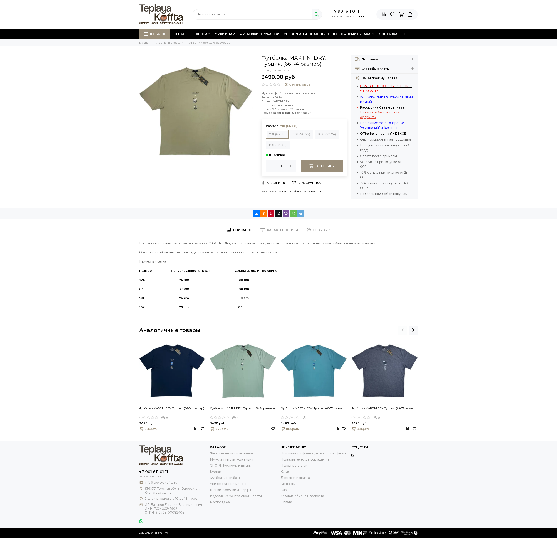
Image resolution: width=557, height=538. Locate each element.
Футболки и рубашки (259, 34)
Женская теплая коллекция (231, 453)
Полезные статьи (294, 466)
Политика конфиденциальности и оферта (313, 453)
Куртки (215, 472)
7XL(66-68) (277, 134)
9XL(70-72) (301, 134)
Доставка (388, 34)
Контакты (288, 484)
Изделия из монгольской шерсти (236, 496)
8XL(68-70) (277, 145)
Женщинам (199, 34)
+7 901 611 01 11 (346, 11)
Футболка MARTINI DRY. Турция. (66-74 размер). (172, 408)
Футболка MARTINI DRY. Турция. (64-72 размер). (384, 408)
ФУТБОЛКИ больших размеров (299, 191)
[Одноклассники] (263, 213)
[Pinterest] (271, 213)
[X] (278, 213)
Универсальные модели (306, 34)
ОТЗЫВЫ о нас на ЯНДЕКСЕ (383, 134)
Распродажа (220, 502)
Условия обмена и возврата (302, 496)
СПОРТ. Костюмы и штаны (230, 466)
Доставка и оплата (295, 478)
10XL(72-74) (327, 134)
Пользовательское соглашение (305, 459)
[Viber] (286, 213)
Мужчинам (225, 34)
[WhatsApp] (293, 213)
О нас (179, 34)
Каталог (158, 34)
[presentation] (402, 330)
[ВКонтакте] (256, 213)
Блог (284, 490)
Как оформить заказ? (353, 34)
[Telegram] (300, 213)
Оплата (286, 502)
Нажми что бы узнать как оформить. (382, 112)
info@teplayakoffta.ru (161, 482)
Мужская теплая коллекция (231, 459)
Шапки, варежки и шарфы (230, 490)
